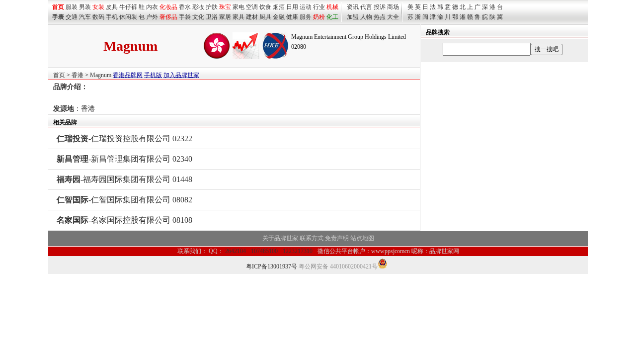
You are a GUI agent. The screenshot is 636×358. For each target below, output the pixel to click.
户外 (152, 16)
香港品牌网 (128, 75)
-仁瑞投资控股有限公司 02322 (124, 138)
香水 (185, 6)
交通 (72, 16)
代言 (366, 6)
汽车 (85, 16)
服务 (306, 16)
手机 (112, 16)
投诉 (380, 6)
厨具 (265, 16)
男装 (85, 6)
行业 (319, 6)
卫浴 (212, 16)
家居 (225, 16)
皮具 (112, 6)
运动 (306, 6)
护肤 (212, 6)
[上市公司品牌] (246, 57)
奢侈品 (168, 16)
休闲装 (128, 16)
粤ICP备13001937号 (271, 266)
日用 (292, 6)
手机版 (153, 75)
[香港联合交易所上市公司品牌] (275, 57)
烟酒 (279, 6)
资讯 (353, 6)
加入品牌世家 (181, 75)
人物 (366, 16)
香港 (77, 75)
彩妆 (198, 6)
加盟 (353, 16)
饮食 (265, 6)
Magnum (100, 75)
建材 (252, 16)
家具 (238, 16)
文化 (198, 16)
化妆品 (168, 6)
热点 (380, 16)
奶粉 (319, 16)
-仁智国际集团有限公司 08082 (124, 199)
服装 (72, 6)
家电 (238, 6)
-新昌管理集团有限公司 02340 (124, 159)
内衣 (152, 6)
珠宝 (225, 6)
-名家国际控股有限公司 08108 (124, 220)
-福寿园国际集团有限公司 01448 (124, 179)
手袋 (185, 16)
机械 (332, 6)
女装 (98, 6)
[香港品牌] (216, 57)
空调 (252, 6)
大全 (393, 16)
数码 (98, 16)
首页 (59, 75)
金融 (279, 16)
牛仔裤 (128, 6)
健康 (292, 16)
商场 (393, 6)
